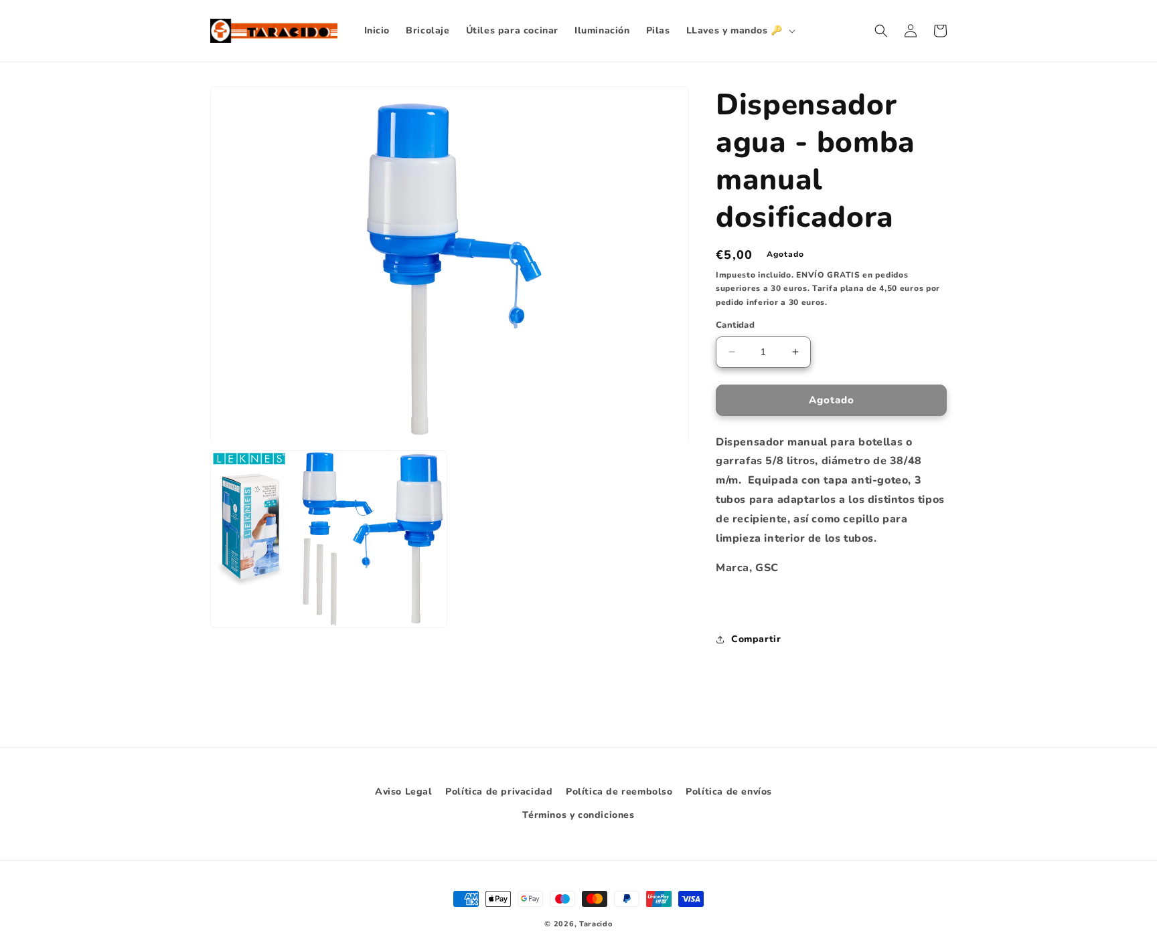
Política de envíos (729, 791)
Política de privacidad (498, 791)
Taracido (596, 924)
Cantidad (735, 325)
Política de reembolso (619, 791)
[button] (739, 31)
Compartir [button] (756, 639)
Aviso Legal (404, 791)
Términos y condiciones (578, 815)
